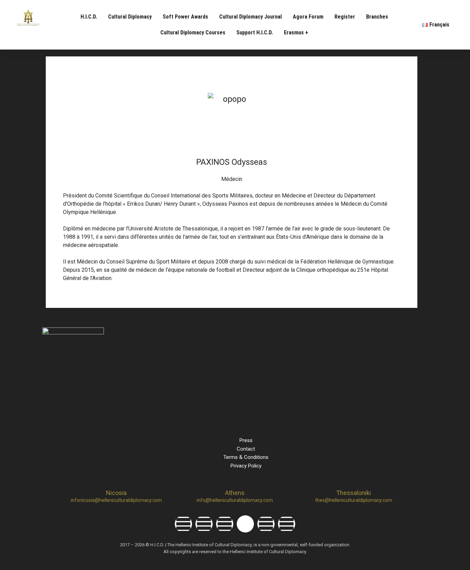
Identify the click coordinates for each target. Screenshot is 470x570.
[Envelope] (286, 524)
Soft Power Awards (185, 16)
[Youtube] (266, 524)
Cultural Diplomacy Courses (192, 32)
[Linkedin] (224, 524)
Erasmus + (296, 32)
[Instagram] (204, 524)
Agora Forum (308, 16)
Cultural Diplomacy (130, 16)
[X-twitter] (245, 524)
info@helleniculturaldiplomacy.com (235, 500)
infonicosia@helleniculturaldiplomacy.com (116, 500)
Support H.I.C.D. (254, 32)
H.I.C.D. (89, 16)
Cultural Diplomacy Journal (250, 16)
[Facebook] (183, 524)
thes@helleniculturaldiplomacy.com (353, 500)
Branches (377, 16)
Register (344, 16)
